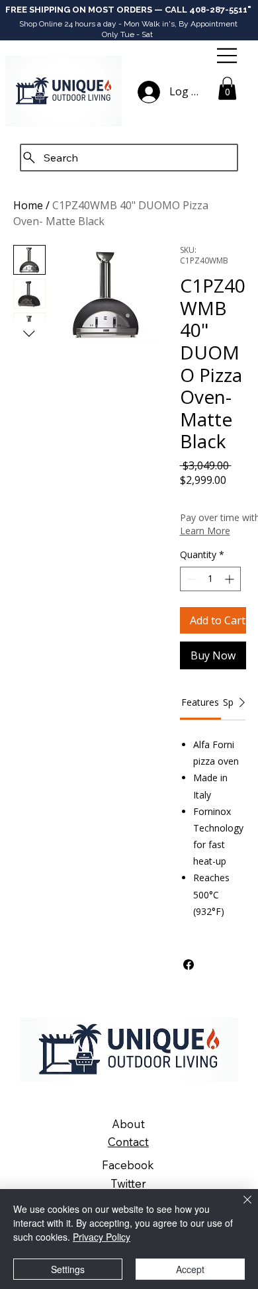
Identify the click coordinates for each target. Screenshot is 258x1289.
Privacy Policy (101, 1236)
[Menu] (227, 56)
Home (28, 205)
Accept (190, 1269)
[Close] (239, 1207)
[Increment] (230, 579)
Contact (128, 1142)
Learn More (205, 530)
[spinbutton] (210, 579)
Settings (68, 1269)
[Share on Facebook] (188, 965)
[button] (227, 88)
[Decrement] (190, 579)
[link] (200, 702)
